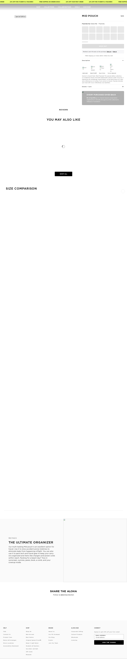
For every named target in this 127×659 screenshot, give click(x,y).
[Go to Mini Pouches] (63, 324)
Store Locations (8, 643)
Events (51, 640)
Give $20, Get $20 (32, 648)
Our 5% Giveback (54, 634)
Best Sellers (30, 637)
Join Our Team (53, 643)
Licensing (74, 640)
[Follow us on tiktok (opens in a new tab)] (100, 649)
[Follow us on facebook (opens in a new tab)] (104, 649)
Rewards (29, 654)
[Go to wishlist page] (119, 7)
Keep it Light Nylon (32, 643)
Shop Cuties (8, 322)
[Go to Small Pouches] (63, 341)
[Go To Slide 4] (7, 52)
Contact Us (7, 634)
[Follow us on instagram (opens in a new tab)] (95, 649)
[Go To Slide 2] (7, 35)
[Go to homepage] (7, 7)
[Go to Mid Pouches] (63, 417)
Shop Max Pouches (10, 507)
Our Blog (51, 637)
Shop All (63, 174)
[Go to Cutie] (63, 250)
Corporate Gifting (77, 631)
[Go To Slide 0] (7, 18)
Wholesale (74, 637)
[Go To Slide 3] (7, 44)
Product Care (7, 637)
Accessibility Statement (11, 646)
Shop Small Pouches (10, 356)
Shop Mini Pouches (10, 339)
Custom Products (76, 634)
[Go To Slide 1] (7, 27)
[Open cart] (123, 7)
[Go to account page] (115, 7)
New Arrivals (30, 634)
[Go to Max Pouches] (63, 492)
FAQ (4, 631)
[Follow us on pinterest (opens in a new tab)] (113, 649)
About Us (52, 631)
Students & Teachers (32, 646)
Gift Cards (29, 651)
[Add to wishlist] (74, 17)
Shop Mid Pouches (10, 490)
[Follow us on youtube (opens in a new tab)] (109, 649)
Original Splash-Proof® (33, 640)
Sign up (109, 51)
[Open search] (112, 7)
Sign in (115, 51)
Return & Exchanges (9, 640)
